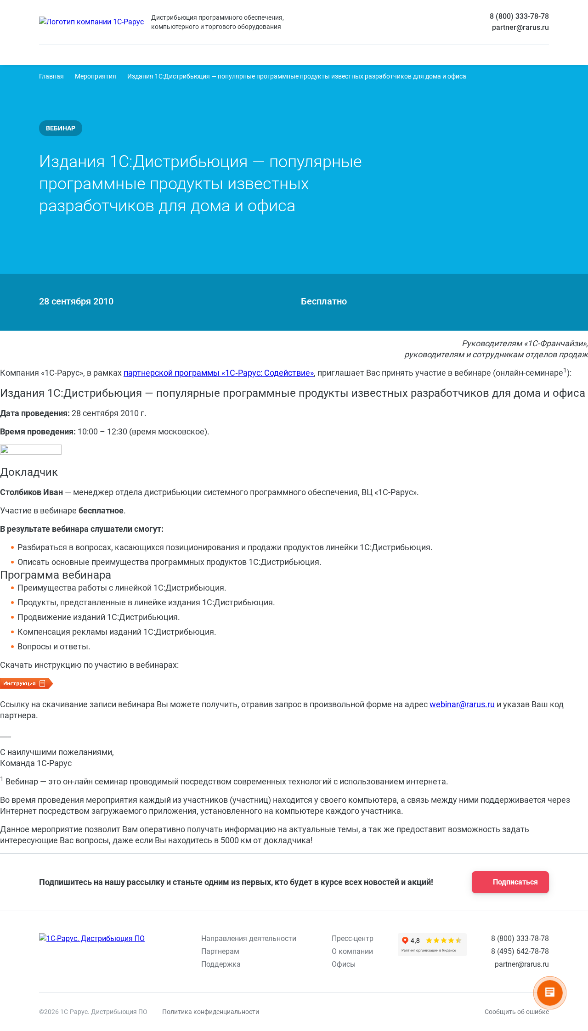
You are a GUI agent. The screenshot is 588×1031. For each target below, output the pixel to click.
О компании (352, 951)
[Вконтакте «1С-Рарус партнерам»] (283, 1012)
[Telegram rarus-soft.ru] (307, 1012)
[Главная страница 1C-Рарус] (91, 22)
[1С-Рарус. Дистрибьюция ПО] (92, 938)
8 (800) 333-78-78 (519, 16)
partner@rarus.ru (520, 27)
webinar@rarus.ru (462, 704)
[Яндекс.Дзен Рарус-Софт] (378, 1012)
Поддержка (221, 964)
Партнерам (220, 951)
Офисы (344, 964)
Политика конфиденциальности (210, 1011)
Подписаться (515, 882)
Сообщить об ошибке (517, 1011)
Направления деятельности (248, 938)
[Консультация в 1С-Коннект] (426, 1012)
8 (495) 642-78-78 (520, 951)
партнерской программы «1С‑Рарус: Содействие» (219, 372)
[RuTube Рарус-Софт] (354, 1012)
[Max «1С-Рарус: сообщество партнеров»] (331, 1012)
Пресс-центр (352, 938)
